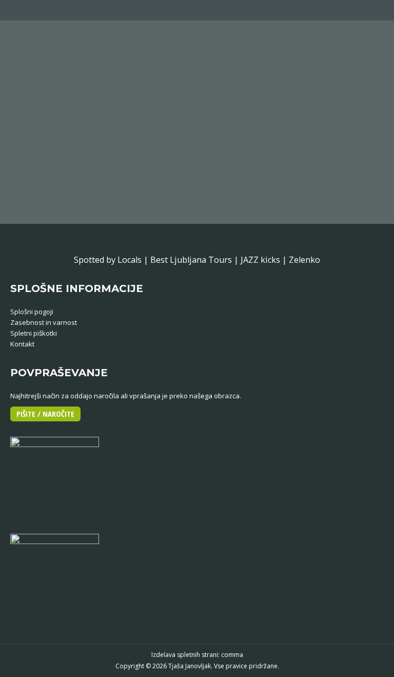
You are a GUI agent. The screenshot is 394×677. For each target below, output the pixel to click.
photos (57, 153)
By (167, 153)
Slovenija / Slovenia (98, 153)
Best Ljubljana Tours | (195, 259)
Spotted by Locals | (112, 259)
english (33, 153)
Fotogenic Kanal (86, 132)
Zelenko (304, 259)
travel (137, 153)
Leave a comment (273, 153)
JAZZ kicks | (265, 259)
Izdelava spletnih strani (184, 654)
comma (232, 654)
